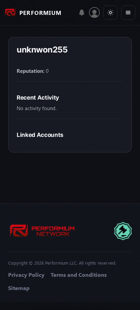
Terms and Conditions (79, 274)
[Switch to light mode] (110, 12)
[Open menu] (128, 12)
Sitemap (19, 288)
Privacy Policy (26, 274)
